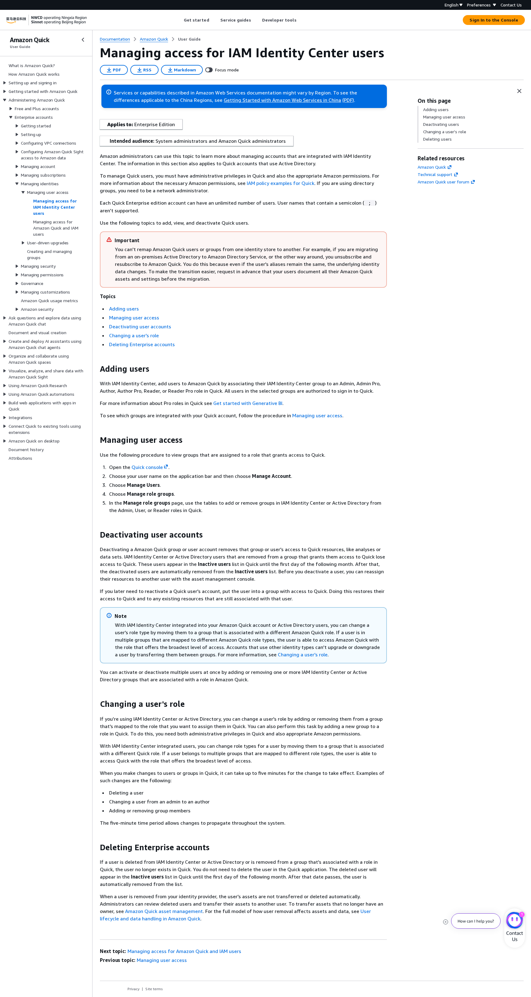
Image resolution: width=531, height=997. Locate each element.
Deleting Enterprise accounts (142, 344)
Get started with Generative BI (247, 403)
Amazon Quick (432, 167)
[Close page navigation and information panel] (519, 91)
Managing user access (134, 317)
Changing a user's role (134, 335)
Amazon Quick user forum (443, 181)
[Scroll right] (301, 20)
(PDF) (348, 100)
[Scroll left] (179, 20)
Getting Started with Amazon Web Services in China (282, 100)
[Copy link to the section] (95, 369)
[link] (189, 39)
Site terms (154, 989)
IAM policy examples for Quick (280, 183)
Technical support (435, 174)
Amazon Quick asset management (164, 911)
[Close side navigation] (83, 40)
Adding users (124, 309)
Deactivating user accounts (140, 326)
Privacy (134, 989)
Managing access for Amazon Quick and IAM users (184, 951)
